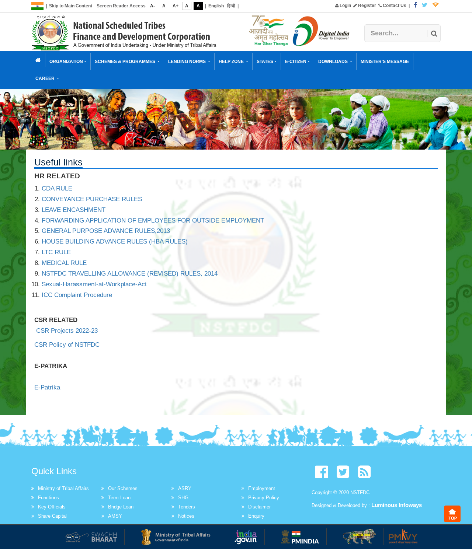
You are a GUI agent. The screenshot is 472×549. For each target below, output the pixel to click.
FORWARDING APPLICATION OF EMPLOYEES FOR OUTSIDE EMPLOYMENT (153, 220)
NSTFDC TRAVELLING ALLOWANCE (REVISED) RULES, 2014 (130, 273)
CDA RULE (57, 188)
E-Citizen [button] (295, 61)
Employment (261, 488)
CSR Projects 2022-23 (67, 330)
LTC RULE (56, 252)
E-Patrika (47, 387)
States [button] (265, 61)
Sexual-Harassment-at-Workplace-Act (94, 284)
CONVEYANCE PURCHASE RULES (92, 199)
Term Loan (119, 497)
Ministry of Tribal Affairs (63, 488)
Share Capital (52, 516)
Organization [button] (66, 61)
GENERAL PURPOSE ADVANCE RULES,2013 (106, 230)
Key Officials (52, 507)
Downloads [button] (333, 61)
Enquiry (256, 516)
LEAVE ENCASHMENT (73, 209)
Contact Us (394, 5)
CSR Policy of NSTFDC (67, 344)
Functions (48, 497)
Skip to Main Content (70, 5)
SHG (183, 497)
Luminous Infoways (396, 505)
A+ (175, 5)
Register (366, 5)
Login (345, 5)
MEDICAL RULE (64, 262)
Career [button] (45, 78)
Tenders (186, 507)
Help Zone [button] (232, 61)
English (216, 5)
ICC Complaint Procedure (77, 294)
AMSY (115, 516)
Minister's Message (385, 61)
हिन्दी (231, 5)
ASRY (184, 488)
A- (152, 5)
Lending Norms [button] (187, 61)
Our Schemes (123, 488)
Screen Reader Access (121, 5)
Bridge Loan (120, 507)
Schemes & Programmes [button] (125, 61)
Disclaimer (259, 507)
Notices (186, 516)
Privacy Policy (263, 497)
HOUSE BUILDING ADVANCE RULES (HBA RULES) (115, 241)
